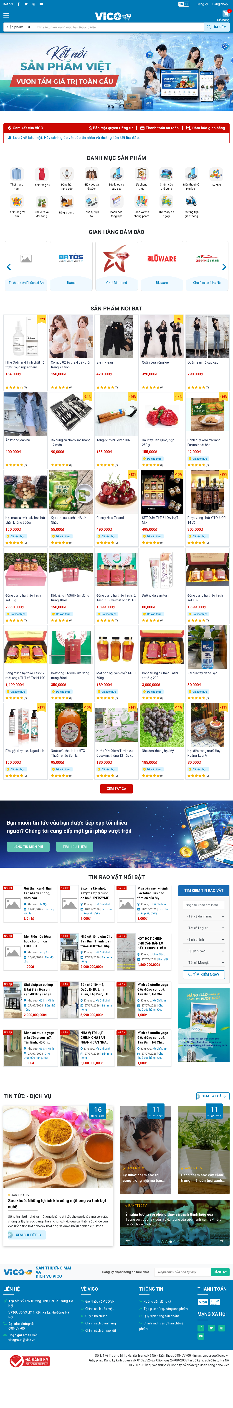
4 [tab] (170, 1241)
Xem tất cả (116, 789)
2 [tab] (162, 1241)
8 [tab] (187, 1241)
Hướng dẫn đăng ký (157, 1301)
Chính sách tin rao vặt (100, 1330)
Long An (44, 952)
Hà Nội (43, 904)
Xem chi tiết (27, 1235)
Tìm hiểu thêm (75, 847)
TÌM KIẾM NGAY (205, 974)
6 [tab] (178, 1241)
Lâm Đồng (158, 954)
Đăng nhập (220, 4)
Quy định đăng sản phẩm (161, 1316)
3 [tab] (166, 1241)
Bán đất (163, 959)
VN (181, 4)
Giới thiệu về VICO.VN (99, 1301)
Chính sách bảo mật (99, 1309)
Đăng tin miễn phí (28, 847)
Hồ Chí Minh (103, 904)
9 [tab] (191, 1241)
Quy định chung (96, 1316)
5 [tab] (174, 1241)
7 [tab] (183, 1241)
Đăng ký (202, 4)
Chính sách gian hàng (100, 1323)
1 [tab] (158, 1241)
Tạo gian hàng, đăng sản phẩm (165, 1309)
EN (186, 4)
